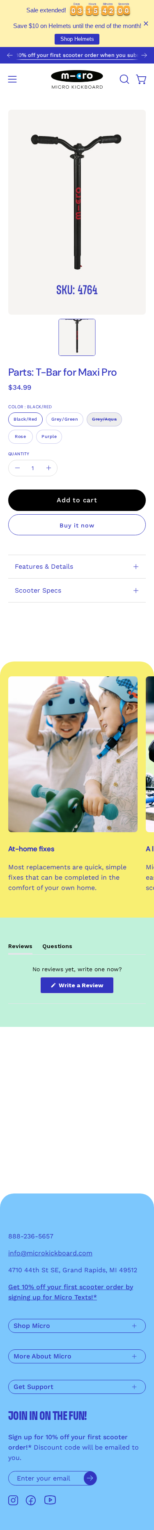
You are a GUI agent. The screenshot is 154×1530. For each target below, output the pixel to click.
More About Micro (42, 1356)
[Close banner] (146, 24)
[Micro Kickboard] (77, 79)
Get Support (33, 1387)
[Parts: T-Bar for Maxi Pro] (77, 337)
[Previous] (10, 55)
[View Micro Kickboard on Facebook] (31, 1500)
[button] (123, 79)
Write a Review (85, 987)
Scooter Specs (38, 590)
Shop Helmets (77, 39)
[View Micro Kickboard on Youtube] (50, 1500)
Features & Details (44, 566)
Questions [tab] (57, 948)
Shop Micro (32, 1326)
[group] (77, 55)
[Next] (144, 55)
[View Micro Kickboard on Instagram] (13, 1500)
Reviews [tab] (20, 948)
